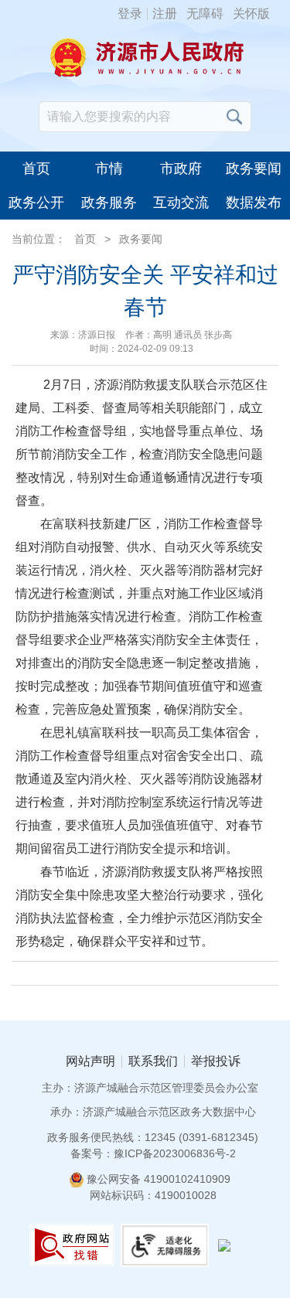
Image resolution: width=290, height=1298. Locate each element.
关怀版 (251, 14)
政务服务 (109, 202)
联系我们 (153, 1061)
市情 (109, 168)
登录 (130, 14)
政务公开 (36, 202)
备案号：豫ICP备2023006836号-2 (153, 1153)
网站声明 (90, 1061)
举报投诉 (216, 1061)
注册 (164, 14)
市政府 (181, 168)
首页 (36, 168)
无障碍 (204, 14)
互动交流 (181, 202)
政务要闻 (253, 168)
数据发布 (253, 202)
